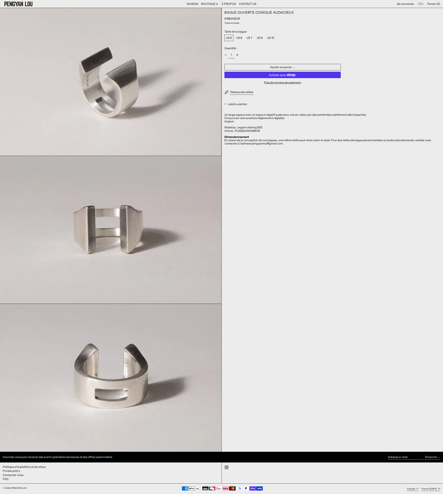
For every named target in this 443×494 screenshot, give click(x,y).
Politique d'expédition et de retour (24, 467)
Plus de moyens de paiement (282, 82)
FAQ (5, 479)
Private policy (11, 471)
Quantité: (230, 48)
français (411, 488)
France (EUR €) (429, 488)
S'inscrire (431, 457)
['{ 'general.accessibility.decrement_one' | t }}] (225, 54)
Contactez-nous (13, 475)
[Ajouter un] (237, 54)
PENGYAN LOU (18, 488)
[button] (111, 82)
